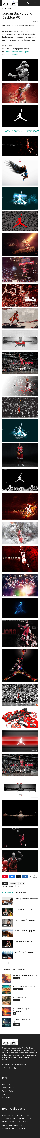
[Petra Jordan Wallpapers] (7, 933)
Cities (5, 936)
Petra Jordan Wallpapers (24, 931)
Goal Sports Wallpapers (24, 952)
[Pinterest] (10, 1068)
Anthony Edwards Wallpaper (26, 899)
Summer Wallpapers (21, 997)
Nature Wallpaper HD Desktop (25, 975)
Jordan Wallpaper (12, 54)
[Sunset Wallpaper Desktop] (6, 989)
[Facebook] (4, 1068)
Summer (16, 1000)
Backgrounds (18, 989)
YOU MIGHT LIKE (7, 892)
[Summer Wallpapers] (6, 1000)
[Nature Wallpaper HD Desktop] (6, 978)
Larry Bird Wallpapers (23, 909)
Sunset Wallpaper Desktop (24, 986)
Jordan (21, 883)
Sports (10, 8)
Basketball (13, 883)
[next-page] (7, 963)
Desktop (16, 978)
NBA (17, 886)
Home (4, 8)
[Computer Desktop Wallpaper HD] (6, 1022)
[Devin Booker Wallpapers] (7, 923)
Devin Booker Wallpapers (24, 920)
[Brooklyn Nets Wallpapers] (7, 944)
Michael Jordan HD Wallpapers (17, 52)
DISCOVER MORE (20, 892)
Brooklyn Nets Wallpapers (25, 941)
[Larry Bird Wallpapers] (7, 912)
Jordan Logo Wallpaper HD (21, 131)
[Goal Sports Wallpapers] (7, 955)
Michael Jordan (8, 886)
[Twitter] (15, 1068)
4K (14, 1013)
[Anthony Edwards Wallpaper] (7, 901)
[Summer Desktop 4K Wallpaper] (6, 1011)
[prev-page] (3, 963)
